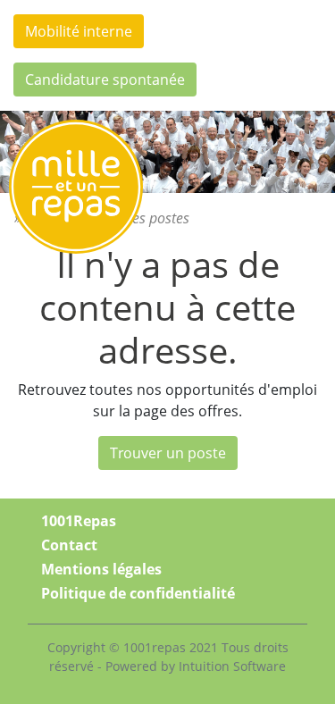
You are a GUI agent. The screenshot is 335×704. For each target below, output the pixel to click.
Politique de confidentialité (138, 593)
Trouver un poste (168, 453)
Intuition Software (232, 666)
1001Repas (78, 521)
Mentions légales (101, 569)
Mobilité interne (78, 31)
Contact (69, 545)
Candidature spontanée (105, 79)
